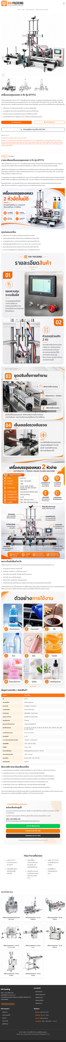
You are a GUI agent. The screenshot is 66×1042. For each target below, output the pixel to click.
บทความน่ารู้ (5, 1021)
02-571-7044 (45, 1015)
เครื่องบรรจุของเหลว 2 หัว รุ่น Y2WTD (54, 918)
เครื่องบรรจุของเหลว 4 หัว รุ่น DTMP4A (33, 918)
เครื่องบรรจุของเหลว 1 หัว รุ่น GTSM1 (11, 975)
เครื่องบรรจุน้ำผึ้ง (46, 142)
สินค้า (23, 9)
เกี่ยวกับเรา (4, 1012)
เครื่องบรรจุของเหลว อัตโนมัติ (42, 9)
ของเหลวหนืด (12, 140)
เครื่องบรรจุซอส (39, 142)
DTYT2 (7, 140)
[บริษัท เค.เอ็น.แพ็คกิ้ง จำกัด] (29, 3)
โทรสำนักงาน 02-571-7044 (33, 836)
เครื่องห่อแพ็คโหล (39, 1000)
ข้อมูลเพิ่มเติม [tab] (11, 156)
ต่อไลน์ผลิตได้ (38, 140)
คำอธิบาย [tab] (4, 156)
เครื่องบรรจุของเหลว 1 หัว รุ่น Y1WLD (33, 975)
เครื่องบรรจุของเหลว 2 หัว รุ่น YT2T (33, 946)
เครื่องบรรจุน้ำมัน (54, 142)
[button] (64, 3)
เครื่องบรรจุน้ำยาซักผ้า (11, 144)
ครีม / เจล (33, 140)
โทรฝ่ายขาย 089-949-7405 (33, 831)
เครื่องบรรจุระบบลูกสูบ (40, 144)
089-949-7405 (44, 1012)
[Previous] (4, 45)
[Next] (61, 45)
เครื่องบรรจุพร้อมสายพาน (30, 144)
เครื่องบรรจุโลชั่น (9, 145)
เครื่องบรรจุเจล (49, 144)
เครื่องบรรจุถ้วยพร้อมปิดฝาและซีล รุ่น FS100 (11, 918)
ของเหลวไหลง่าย (27, 140)
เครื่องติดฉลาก (38, 1003)
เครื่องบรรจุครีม (32, 142)
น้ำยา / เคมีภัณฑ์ (45, 140)
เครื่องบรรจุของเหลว (30, 9)
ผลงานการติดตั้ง (6, 1015)
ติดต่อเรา (4, 1018)
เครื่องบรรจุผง (38, 992)
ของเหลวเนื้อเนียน (19, 140)
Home (19, 9)
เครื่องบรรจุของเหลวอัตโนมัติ (22, 142)
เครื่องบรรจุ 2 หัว (52, 140)
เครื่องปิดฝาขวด (39, 997)
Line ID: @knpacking (33, 826)
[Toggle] (5, 860)
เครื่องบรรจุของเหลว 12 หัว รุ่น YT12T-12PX (11, 946)
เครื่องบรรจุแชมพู (56, 144)
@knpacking (44, 1018)
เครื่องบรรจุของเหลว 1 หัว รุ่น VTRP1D (54, 946)
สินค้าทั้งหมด (5, 1024)
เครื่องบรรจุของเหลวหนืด (10, 142)
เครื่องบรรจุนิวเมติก (20, 144)
